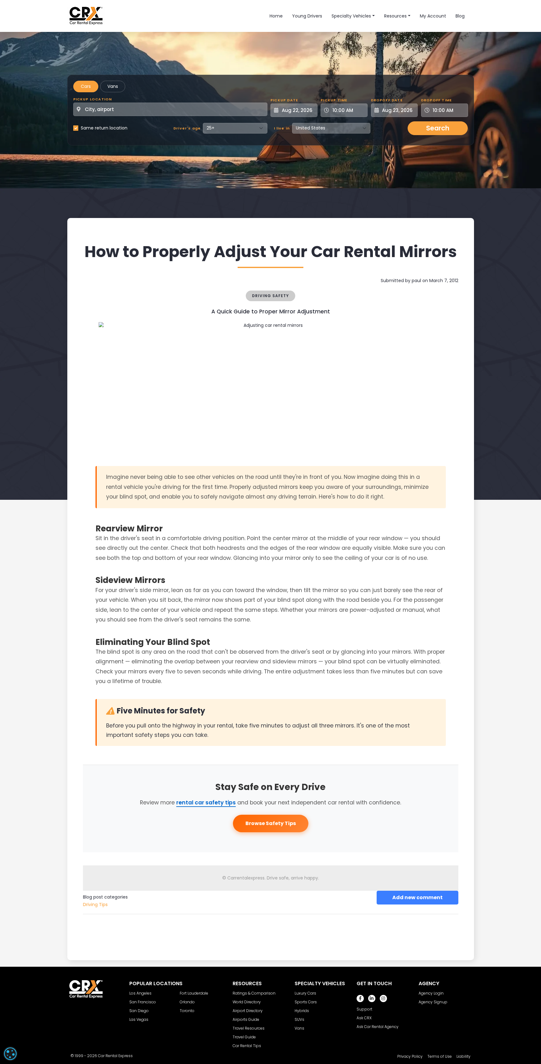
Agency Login (431, 993)
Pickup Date (284, 100)
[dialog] (10, 1053)
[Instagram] (383, 998)
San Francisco (142, 1002)
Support (364, 1009)
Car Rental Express (115, 1055)
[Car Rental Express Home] (86, 15)
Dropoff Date (387, 100)
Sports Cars (306, 1002)
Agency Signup (433, 1002)
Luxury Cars (305, 993)
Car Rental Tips (247, 1045)
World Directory (247, 1002)
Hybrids (302, 1010)
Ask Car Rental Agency (378, 1026)
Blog (460, 16)
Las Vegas (138, 1019)
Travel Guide (244, 1037)
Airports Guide (246, 1019)
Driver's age (187, 128)
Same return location (104, 128)
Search (437, 128)
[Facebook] (360, 998)
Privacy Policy (410, 1056)
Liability (463, 1056)
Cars (86, 86)
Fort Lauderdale (194, 993)
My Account (433, 16)
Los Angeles (140, 993)
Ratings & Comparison (254, 993)
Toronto (187, 1010)
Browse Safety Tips (270, 823)
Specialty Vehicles (351, 16)
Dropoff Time (436, 100)
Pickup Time (334, 100)
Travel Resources (249, 1028)
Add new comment (417, 897)
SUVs (299, 1019)
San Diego (139, 1010)
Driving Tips (95, 904)
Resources (395, 16)
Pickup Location (92, 99)
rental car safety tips (206, 802)
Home (276, 16)
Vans (112, 86)
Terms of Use (439, 1056)
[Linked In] (371, 998)
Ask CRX (364, 1018)
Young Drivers (307, 16)
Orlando (187, 1002)
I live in (282, 128)
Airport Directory (248, 1010)
